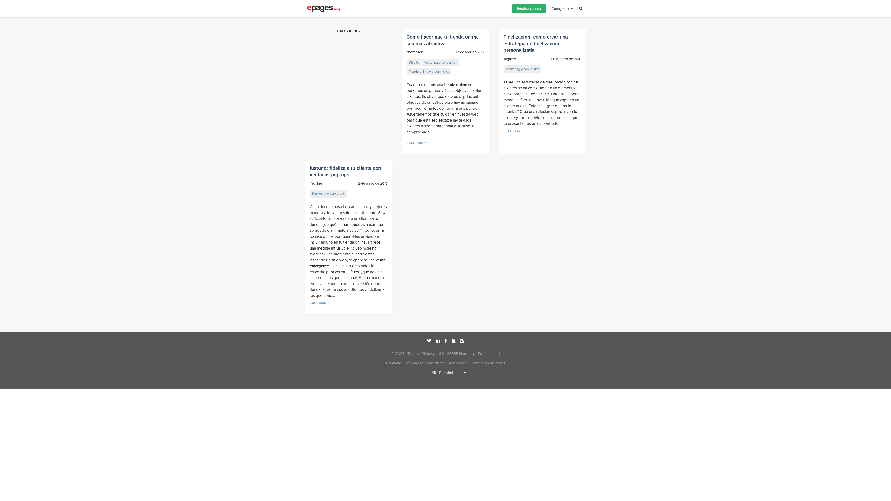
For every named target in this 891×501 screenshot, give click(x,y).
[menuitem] (529, 8)
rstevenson (415, 52)
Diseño (414, 62)
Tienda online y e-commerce (429, 72)
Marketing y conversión (440, 62)
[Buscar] (581, 8)
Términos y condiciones (425, 363)
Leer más (415, 142)
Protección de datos (487, 363)
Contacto (393, 363)
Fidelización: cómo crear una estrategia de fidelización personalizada (536, 43)
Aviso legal (458, 363)
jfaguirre (510, 59)
